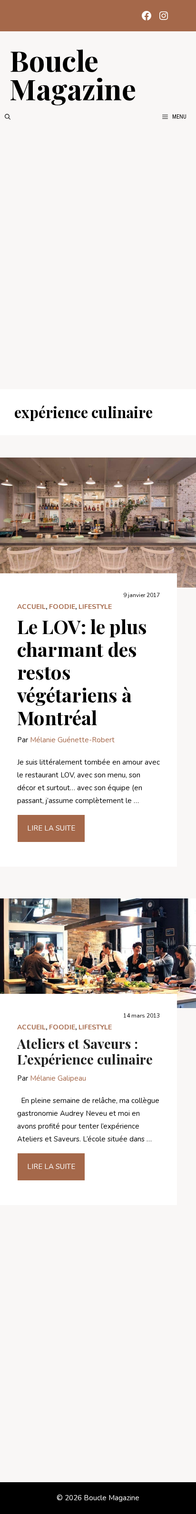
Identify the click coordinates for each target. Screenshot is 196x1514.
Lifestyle (95, 606)
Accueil (31, 606)
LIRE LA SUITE (51, 828)
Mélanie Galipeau (58, 1078)
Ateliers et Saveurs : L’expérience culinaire (85, 1051)
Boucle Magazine (73, 74)
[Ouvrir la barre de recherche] (7, 117)
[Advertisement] (98, 255)
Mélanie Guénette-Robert (72, 740)
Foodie (62, 606)
